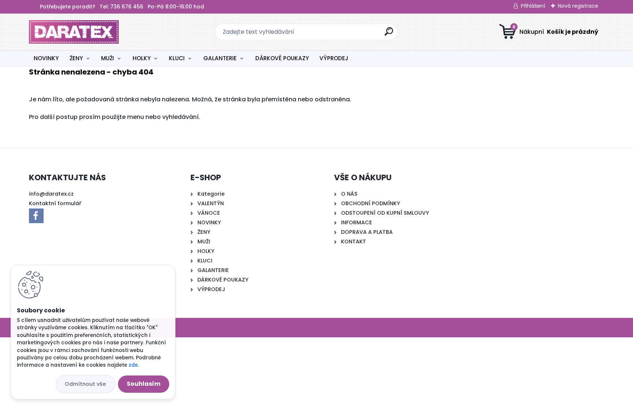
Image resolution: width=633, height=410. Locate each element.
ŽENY (76, 58)
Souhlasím (143, 384)
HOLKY (142, 58)
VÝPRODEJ (333, 58)
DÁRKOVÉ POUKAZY (282, 58)
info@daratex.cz (51, 193)
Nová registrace (578, 6)
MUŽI (107, 58)
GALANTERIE (220, 58)
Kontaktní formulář (55, 203)
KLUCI (177, 58)
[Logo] (74, 32)
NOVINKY (46, 58)
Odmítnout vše (85, 384)
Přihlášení (533, 6)
